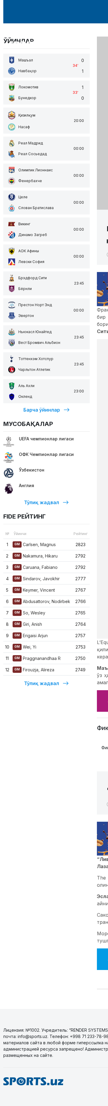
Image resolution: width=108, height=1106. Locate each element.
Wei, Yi (25, 646)
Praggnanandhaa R (37, 658)
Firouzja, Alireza (34, 669)
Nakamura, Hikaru (36, 555)
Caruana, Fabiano (36, 567)
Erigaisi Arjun (31, 635)
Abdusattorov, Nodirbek (42, 601)
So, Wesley (29, 612)
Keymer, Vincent (34, 590)
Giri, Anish (28, 624)
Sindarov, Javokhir (37, 578)
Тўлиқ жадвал (41, 502)
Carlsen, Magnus (35, 544)
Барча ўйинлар (41, 410)
